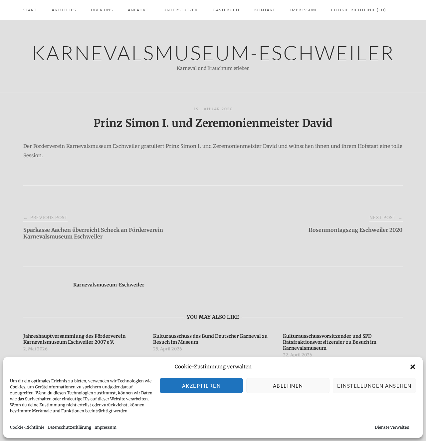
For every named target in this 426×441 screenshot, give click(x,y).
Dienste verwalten (392, 427)
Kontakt (264, 9)
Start (30, 9)
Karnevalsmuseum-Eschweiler (213, 52)
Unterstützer (180, 9)
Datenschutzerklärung (69, 427)
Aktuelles (64, 9)
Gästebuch (226, 9)
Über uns (102, 9)
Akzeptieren (201, 386)
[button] (412, 366)
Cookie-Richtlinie (27, 427)
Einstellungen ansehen (374, 386)
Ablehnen (288, 386)
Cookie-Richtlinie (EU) (358, 9)
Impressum (105, 427)
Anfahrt (138, 9)
